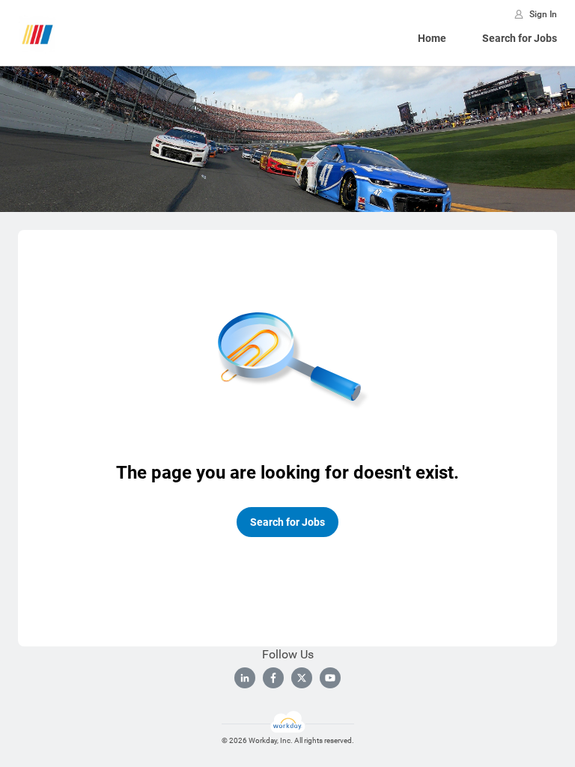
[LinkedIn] (244, 677)
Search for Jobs (519, 38)
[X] (301, 677)
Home (432, 38)
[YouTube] (330, 677)
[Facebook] (273, 677)
